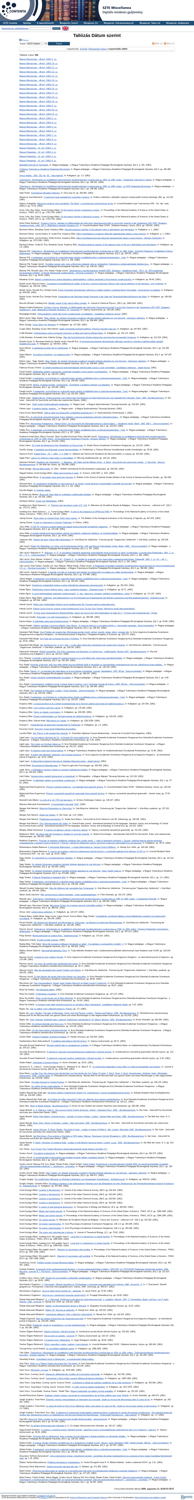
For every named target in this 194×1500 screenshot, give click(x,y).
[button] (59, 43)
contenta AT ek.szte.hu (46, 1496)
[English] (65, 27)
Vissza (25, 40)
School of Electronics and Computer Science (88, 1497)
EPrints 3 (44, 1497)
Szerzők (83, 49)
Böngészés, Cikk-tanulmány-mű (119, 23)
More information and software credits (150, 1497)
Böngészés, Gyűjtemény (177, 23)
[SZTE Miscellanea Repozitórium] (97, 10)
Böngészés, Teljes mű (150, 23)
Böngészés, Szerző (69, 23)
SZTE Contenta (10, 23)
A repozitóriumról (45, 23)
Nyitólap (27, 23)
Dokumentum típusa (98, 49)
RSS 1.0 (158, 43)
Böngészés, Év (91, 23)
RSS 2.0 (170, 43)
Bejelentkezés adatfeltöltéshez (15, 28)
